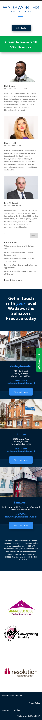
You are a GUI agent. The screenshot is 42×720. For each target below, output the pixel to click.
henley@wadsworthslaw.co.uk (21, 383)
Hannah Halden (11, 143)
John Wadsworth (11, 203)
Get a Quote (21, 28)
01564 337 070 (21, 380)
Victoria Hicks (12, 88)
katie (8, 145)
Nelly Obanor (10, 86)
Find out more (21, 392)
